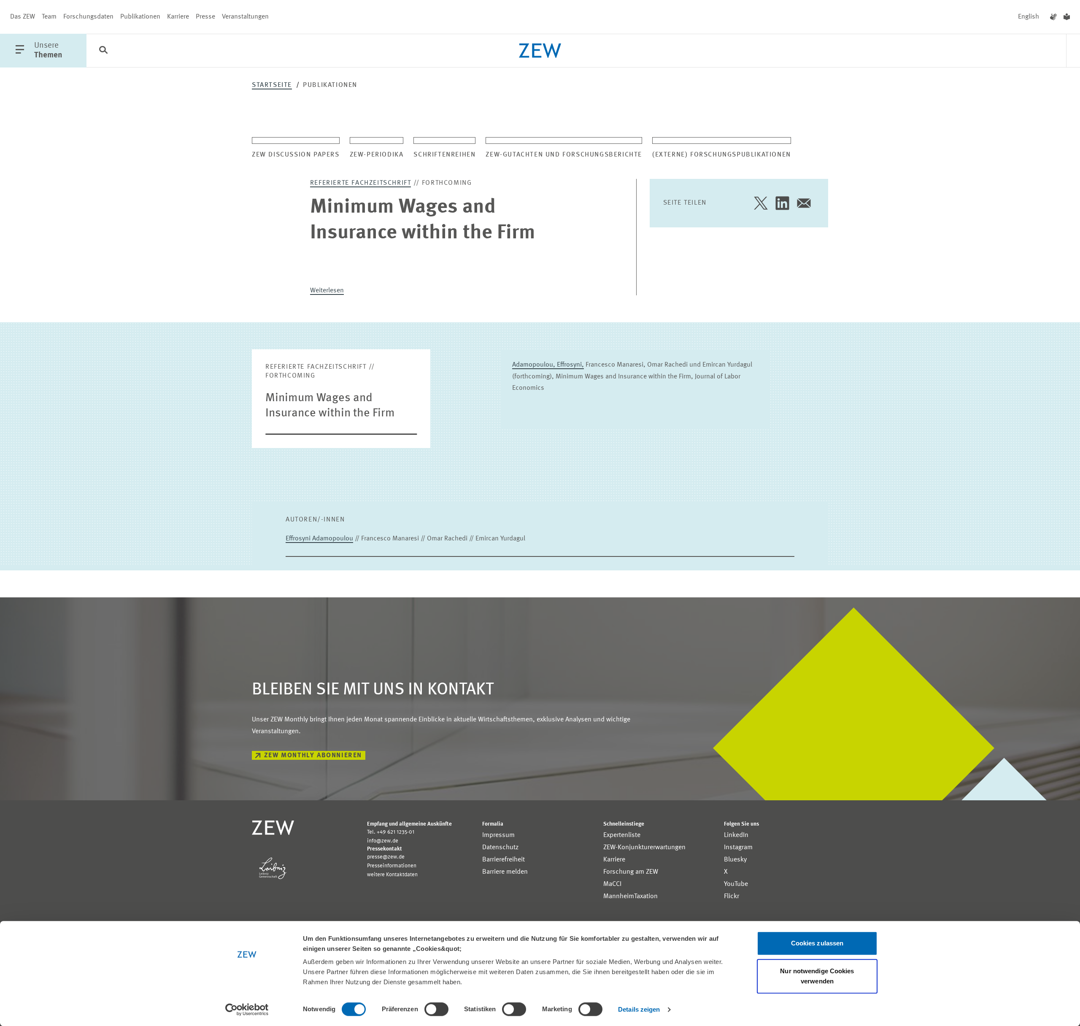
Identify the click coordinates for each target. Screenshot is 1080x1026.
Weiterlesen (327, 290)
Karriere (178, 17)
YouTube (736, 884)
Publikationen (140, 17)
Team (49, 17)
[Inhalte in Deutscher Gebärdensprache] (1053, 17)
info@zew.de (382, 841)
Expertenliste (621, 835)
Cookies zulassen (817, 943)
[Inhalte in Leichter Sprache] (1066, 17)
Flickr (731, 896)
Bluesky (735, 859)
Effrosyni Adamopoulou (319, 538)
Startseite (272, 85)
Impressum (498, 835)
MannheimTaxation (630, 896)
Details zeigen (639, 1009)
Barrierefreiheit (503, 859)
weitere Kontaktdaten (392, 875)
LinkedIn (736, 835)
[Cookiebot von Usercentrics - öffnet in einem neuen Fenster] (247, 1009)
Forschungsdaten (88, 17)
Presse (205, 17)
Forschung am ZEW (630, 872)
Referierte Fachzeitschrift (360, 183)
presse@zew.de (386, 857)
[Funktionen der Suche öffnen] (103, 51)
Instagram (738, 847)
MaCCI (612, 884)
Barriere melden (505, 872)
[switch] (436, 1009)
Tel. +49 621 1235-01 (390, 832)
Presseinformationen (391, 866)
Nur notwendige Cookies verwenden (817, 976)
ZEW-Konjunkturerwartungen (644, 847)
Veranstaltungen (245, 17)
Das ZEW (22, 17)
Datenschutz (500, 847)
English (1028, 17)
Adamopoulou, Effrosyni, (548, 365)
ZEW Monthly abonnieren (313, 755)
